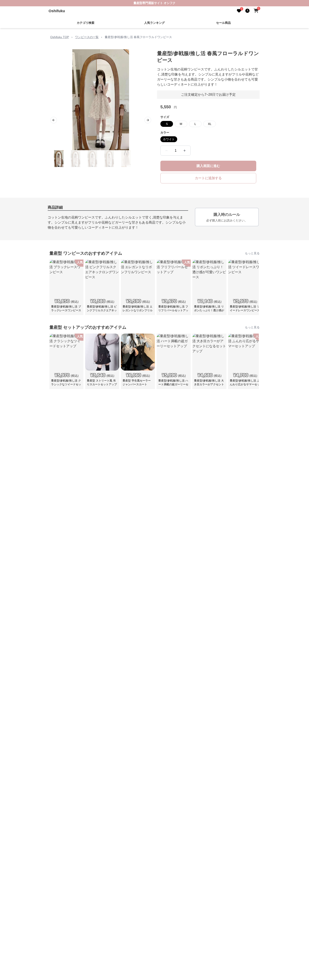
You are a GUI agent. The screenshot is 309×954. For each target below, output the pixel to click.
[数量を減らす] (166, 150)
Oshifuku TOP (59, 37)
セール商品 (223, 22)
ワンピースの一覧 (87, 37)
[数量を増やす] (184, 150)
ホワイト (169, 139)
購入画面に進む (208, 166)
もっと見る (252, 253)
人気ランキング (154, 22)
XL (209, 124)
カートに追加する (208, 178)
